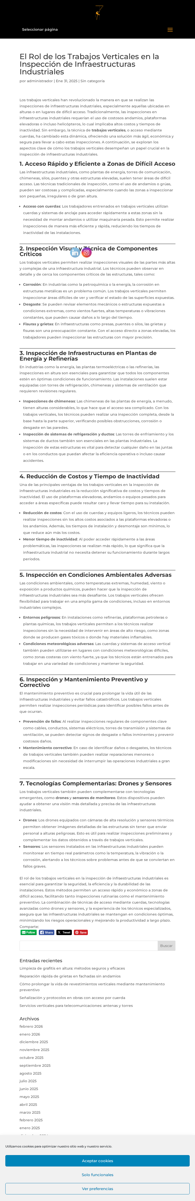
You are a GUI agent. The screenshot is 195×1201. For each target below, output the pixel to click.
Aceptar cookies (97, 1160)
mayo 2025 (29, 1096)
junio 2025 (29, 1089)
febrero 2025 (31, 1120)
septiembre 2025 (35, 1065)
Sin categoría (92, 81)
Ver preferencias (97, 1188)
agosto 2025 (30, 1073)
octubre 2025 (31, 1057)
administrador (40, 81)
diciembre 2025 (34, 1042)
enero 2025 (30, 1128)
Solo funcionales (97, 1174)
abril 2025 (28, 1104)
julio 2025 (28, 1081)
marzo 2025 (30, 1112)
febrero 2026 (31, 1026)
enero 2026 (30, 1034)
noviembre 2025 (34, 1049)
